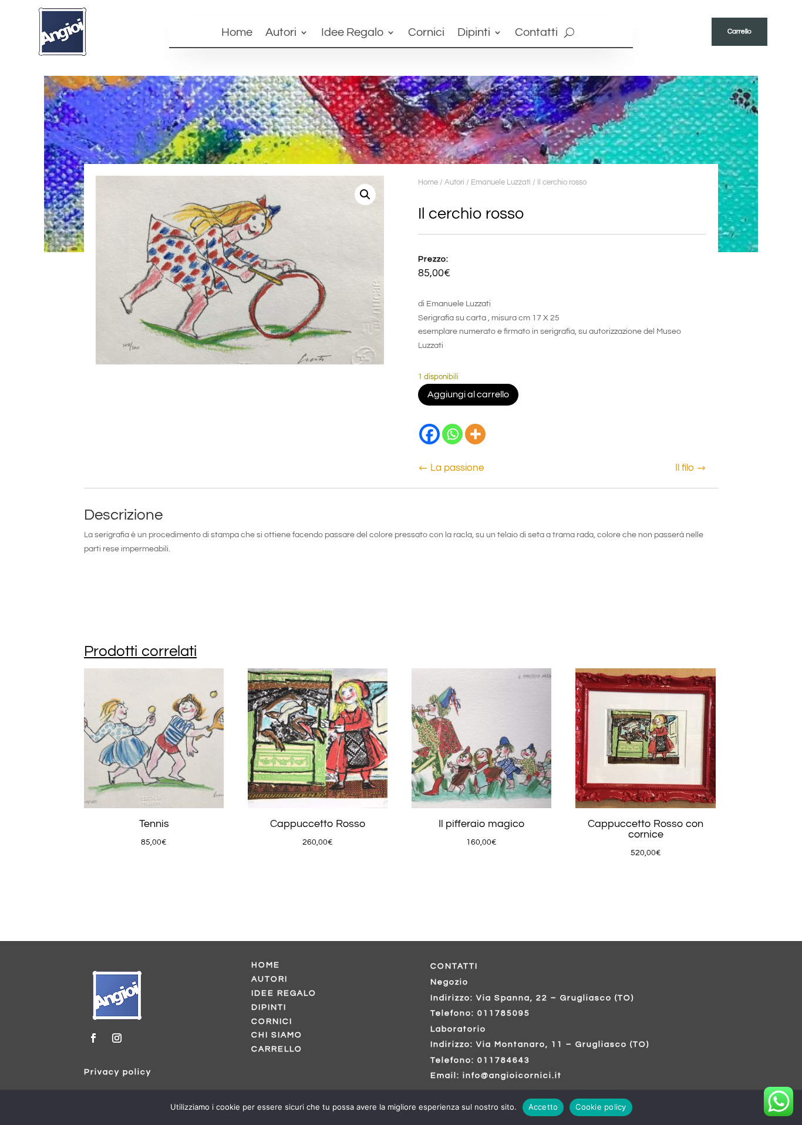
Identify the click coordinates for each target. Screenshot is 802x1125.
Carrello (739, 31)
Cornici (426, 33)
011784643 (503, 1060)
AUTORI (269, 979)
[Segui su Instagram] (116, 1038)
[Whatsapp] (452, 434)
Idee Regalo (352, 33)
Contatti (536, 33)
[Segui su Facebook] (93, 1038)
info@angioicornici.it (512, 1076)
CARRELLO (276, 1049)
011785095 (503, 1013)
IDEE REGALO (283, 993)
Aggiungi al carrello (468, 394)
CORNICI (271, 1021)
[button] (365, 194)
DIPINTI (269, 1007)
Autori (280, 33)
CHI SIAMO (276, 1035)
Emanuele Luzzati (501, 182)
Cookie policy (600, 1106)
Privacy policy (117, 1072)
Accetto (543, 1106)
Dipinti (473, 33)
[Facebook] (429, 434)
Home (236, 33)
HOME (265, 965)
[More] (475, 434)
